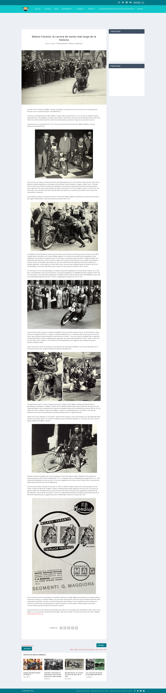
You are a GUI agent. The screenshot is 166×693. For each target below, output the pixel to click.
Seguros (48, 9)
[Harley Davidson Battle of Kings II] (32, 664)
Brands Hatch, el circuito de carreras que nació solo (74, 674)
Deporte (91, 9)
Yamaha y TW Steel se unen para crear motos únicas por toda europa (52, 674)
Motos (37, 9)
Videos (56, 9)
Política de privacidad (82, 691)
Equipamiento (67, 9)
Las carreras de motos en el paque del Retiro (94, 673)
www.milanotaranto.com (35, 614)
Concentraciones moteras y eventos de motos (116, 9)
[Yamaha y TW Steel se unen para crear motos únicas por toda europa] (53, 664)
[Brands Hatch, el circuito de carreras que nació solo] (74, 664)
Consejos (80, 9)
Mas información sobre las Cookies (121, 691)
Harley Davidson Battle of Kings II (31, 673)
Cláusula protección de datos (100, 691)
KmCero (140, 9)
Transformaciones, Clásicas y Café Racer (69, 43)
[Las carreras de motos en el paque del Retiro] (95, 664)
